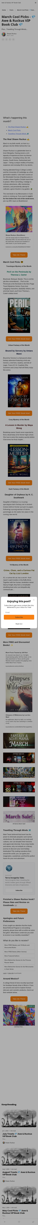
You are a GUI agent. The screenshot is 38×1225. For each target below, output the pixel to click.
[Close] (34, 600)
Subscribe (19, 617)
